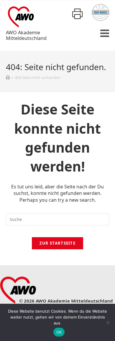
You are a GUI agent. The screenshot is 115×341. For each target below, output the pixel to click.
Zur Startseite (57, 243)
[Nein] (108, 322)
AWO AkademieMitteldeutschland (26, 35)
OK (59, 332)
